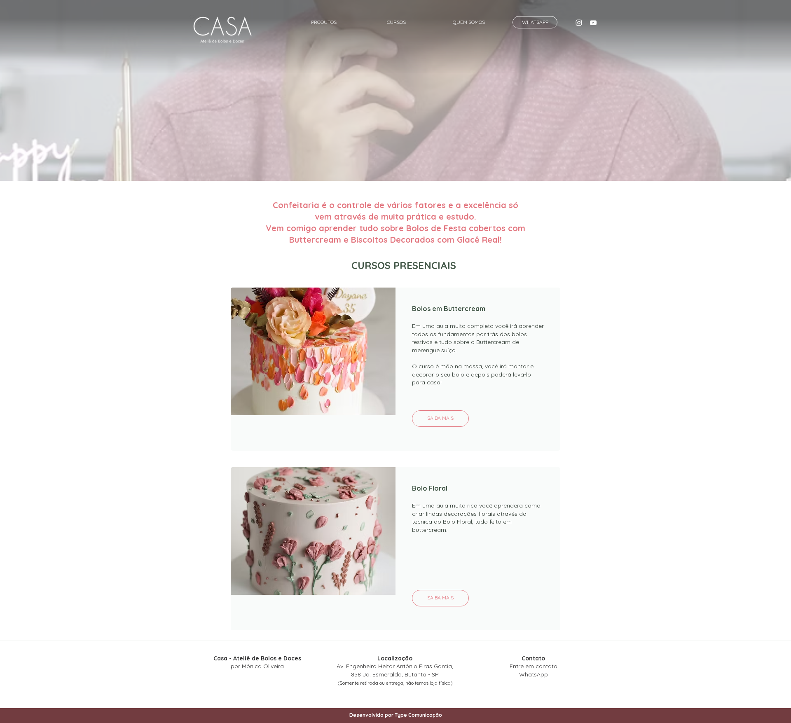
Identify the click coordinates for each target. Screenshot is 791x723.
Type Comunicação (418, 715)
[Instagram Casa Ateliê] (579, 23)
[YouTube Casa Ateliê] (593, 23)
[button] (323, 18)
